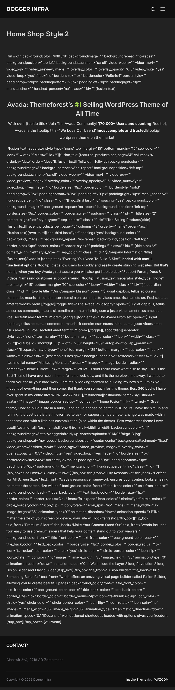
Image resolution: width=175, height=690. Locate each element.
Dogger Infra (27, 9)
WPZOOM (161, 679)
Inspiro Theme (136, 679)
